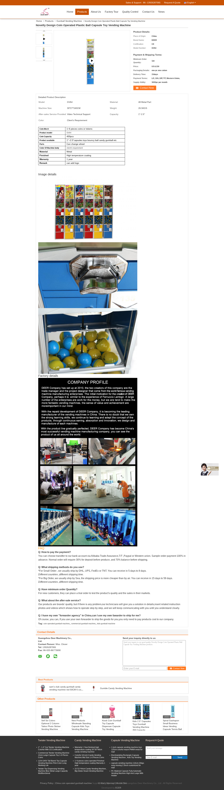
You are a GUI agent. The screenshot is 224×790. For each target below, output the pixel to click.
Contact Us (148, 11)
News (161, 11)
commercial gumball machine (83, 624)
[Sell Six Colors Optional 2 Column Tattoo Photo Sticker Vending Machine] (51, 711)
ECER (118, 788)
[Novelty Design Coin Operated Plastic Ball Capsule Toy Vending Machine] (44, 52)
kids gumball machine (106, 624)
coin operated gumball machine (56, 624)
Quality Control (130, 11)
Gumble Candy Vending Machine (116, 688)
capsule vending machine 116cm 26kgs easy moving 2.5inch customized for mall (127, 765)
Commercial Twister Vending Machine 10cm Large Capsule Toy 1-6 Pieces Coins (53, 755)
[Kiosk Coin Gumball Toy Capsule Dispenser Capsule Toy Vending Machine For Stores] (112, 711)
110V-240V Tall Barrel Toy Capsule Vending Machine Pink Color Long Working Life (52, 763)
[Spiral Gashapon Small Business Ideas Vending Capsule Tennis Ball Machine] (172, 711)
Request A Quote (172, 2)
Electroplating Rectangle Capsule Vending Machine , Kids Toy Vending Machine (126, 757)
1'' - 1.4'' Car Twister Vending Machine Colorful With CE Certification (53, 748)
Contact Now (147, 88)
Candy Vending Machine (88, 740)
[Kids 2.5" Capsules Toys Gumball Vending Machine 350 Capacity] (142, 712)
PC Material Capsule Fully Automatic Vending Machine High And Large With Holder (127, 773)
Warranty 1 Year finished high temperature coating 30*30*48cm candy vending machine (88, 749)
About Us (96, 11)
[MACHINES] (92, 60)
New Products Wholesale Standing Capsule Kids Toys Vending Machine (81, 724)
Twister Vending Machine (51, 740)
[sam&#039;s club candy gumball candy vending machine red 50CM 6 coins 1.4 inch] (43, 688)
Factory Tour (111, 11)
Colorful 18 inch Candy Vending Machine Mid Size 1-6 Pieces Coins (89, 756)
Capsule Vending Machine (125, 740)
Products (82, 11)
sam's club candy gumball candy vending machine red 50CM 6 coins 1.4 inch (66, 690)
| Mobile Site (121, 783)
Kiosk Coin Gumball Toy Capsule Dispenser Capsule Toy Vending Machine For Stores (111, 726)
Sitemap (110, 783)
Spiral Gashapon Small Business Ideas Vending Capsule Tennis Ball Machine (172, 726)
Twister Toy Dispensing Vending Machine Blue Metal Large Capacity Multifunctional (53, 771)
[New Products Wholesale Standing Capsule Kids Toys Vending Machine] (81, 711)
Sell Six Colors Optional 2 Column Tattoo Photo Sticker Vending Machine (51, 724)
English (190, 2)
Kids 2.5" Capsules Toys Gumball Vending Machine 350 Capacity (142, 725)
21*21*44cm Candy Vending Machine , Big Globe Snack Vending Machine (91, 770)
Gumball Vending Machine (69, 21)
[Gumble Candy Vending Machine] (94, 688)
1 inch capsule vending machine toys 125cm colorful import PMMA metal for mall (126, 749)
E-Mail (101, 783)
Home (70, 11)
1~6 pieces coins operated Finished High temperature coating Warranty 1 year (90, 763)
